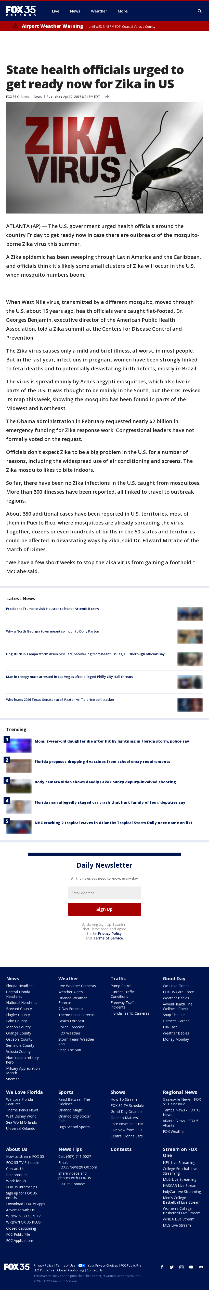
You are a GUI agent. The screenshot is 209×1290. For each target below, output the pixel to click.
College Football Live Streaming (180, 1171)
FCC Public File (18, 1234)
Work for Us (16, 1180)
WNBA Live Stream (178, 1219)
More (122, 11)
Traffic (118, 978)
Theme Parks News (22, 1110)
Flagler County (18, 1014)
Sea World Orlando (21, 1122)
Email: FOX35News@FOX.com (77, 1165)
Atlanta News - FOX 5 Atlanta (180, 1123)
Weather (68, 978)
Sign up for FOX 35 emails (21, 1195)
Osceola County (19, 1039)
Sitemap (13, 1079)
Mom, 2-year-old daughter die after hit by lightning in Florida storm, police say (112, 741)
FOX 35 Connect (71, 1183)
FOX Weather (69, 1033)
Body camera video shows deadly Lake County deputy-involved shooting (105, 782)
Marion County (18, 1027)
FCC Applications (20, 1240)
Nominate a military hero (22, 1060)
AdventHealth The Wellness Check (177, 1006)
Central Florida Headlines (18, 994)
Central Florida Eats (127, 1136)
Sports (65, 1092)
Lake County (16, 1020)
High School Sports (74, 1126)
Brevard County (19, 1008)
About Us (16, 1149)
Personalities (16, 1174)
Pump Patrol (121, 985)
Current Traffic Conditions (123, 994)
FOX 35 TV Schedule (127, 1105)
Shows (118, 1092)
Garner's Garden (176, 1020)
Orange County (18, 1033)
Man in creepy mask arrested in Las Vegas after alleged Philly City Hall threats (69, 676)
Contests (121, 1149)
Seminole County (20, 1045)
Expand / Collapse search (200, 11)
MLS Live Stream (177, 1225)
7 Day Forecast (71, 1008)
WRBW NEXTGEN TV (23, 1216)
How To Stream (124, 1099)
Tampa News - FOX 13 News (181, 1112)
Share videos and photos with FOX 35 (74, 1175)
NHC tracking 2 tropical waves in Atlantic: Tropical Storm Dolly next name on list (113, 822)
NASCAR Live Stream (180, 1185)
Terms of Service (108, 938)
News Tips (70, 1149)
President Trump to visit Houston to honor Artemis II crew (52, 608)
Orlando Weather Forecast (72, 1000)
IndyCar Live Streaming (182, 1191)
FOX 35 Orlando (17, 97)
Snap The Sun (69, 1049)
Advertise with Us (20, 1209)
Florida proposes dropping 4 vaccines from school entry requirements (102, 761)
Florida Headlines (20, 985)
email (201, 1267)
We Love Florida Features (19, 1101)
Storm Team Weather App (76, 1041)
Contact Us (15, 1168)
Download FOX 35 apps (25, 1203)
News (38, 97)
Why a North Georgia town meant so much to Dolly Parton (52, 631)
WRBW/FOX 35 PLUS (23, 1222)
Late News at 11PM (127, 1123)
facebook (162, 1267)
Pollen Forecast (71, 1027)
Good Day (174, 978)
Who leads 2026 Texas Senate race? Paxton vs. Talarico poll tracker (60, 699)
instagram (181, 1267)
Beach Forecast (71, 1020)
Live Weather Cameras (77, 985)
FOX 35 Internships (21, 1187)
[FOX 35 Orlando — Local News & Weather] (23, 11)
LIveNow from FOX (126, 1129)
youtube (191, 1267)
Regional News (180, 1092)
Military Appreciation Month (23, 1070)
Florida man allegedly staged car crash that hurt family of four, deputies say (110, 802)
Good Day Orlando (126, 1111)
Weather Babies (176, 998)
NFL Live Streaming (179, 1162)
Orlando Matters (124, 1117)
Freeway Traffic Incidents (123, 1005)
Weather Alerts (70, 991)
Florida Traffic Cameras (130, 1013)
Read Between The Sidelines (74, 1101)
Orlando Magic (70, 1110)
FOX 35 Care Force (178, 991)
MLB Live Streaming (179, 1179)
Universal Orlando (20, 1128)
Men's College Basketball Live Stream (182, 1200)
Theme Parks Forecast (77, 1014)
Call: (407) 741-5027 (74, 1156)
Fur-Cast (170, 1027)
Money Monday (176, 1039)
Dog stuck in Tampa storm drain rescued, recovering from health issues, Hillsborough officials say (85, 654)
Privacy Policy (110, 933)
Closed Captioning (21, 1228)
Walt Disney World (21, 1116)
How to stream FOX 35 (25, 1156)
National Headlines (21, 1002)
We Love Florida (176, 985)
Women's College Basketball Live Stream (182, 1210)
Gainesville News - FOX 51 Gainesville (182, 1101)
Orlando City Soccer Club (74, 1118)
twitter (172, 1267)
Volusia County (18, 1051)
